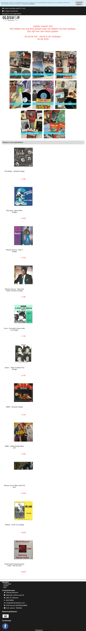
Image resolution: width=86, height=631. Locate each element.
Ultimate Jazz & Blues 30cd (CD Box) (14, 486)
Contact (5, 585)
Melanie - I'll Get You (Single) (14, 525)
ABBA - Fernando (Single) (14, 407)
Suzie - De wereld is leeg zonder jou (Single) (14, 329)
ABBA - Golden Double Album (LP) (14, 447)
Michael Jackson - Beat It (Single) (14, 250)
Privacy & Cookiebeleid (28, 4)
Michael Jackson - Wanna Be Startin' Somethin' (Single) (14, 290)
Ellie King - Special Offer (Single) (14, 211)
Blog (4, 587)
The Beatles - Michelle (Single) (14, 171)
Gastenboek (7, 584)
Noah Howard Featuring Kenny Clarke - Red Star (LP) (14, 565)
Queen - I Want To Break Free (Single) (14, 368)
